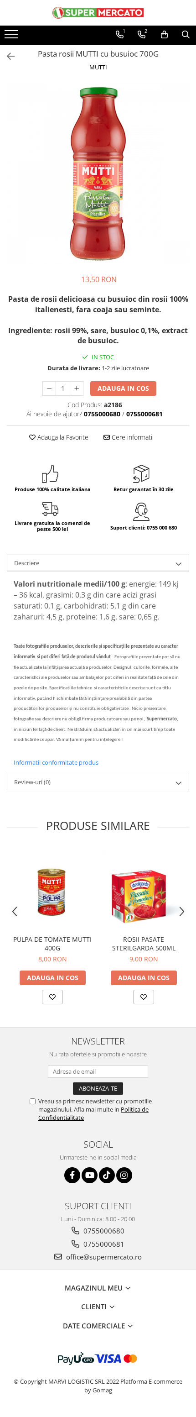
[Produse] (13, 37)
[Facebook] (72, 1175)
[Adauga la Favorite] (52, 997)
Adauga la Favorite (62, 437)
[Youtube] (90, 1175)
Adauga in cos (123, 388)
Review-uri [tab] (32, 782)
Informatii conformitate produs (56, 762)
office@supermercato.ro (103, 1256)
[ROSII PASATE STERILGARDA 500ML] (144, 889)
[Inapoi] (7, 56)
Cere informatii (132, 437)
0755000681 (103, 1244)
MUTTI (98, 67)
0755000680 (103, 1230)
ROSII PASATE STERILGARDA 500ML (143, 943)
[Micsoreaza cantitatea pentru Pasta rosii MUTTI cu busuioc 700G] (49, 388)
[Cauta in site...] (185, 35)
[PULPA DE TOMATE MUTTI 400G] (52, 889)
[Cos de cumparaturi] (164, 35)
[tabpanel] (98, 174)
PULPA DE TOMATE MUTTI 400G (52, 943)
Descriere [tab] (26, 563)
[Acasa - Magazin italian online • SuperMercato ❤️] (98, 13)
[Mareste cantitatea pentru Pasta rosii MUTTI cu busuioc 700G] (76, 388)
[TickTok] (107, 1175)
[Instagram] (124, 1175)
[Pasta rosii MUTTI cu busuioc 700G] (98, 174)
